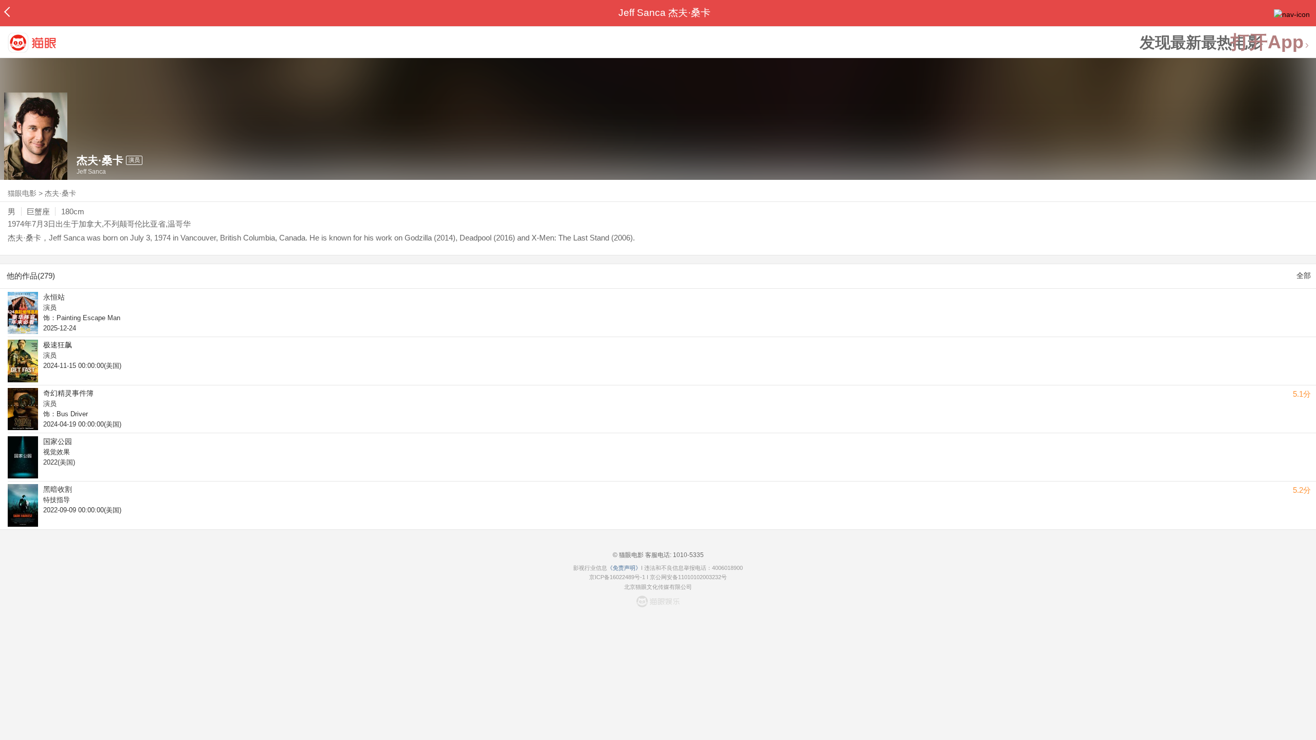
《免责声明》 (624, 568)
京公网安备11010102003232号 (688, 577)
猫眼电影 (22, 193)
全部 (1303, 275)
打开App (1267, 42)
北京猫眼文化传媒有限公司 (658, 587)
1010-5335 (687, 555)
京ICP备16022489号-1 (617, 577)
